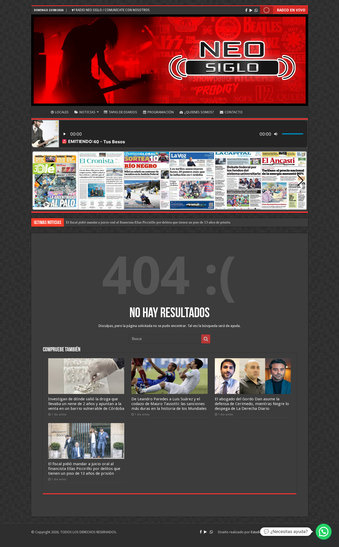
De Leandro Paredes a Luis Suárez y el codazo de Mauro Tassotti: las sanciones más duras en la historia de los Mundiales (169, 404)
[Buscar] (205, 338)
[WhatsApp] (256, 10)
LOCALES (62, 112)
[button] (300, 180)
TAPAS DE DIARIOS (123, 112)
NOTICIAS (87, 112)
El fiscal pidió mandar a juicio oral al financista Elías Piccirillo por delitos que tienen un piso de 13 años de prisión (148, 222)
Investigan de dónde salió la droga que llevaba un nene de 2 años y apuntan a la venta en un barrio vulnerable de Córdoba (86, 404)
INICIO (41, 111)
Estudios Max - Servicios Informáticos (279, 532)
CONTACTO (234, 112)
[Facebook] (246, 10)
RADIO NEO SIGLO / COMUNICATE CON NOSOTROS (112, 10)
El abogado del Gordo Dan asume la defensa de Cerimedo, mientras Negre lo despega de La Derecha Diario (252, 404)
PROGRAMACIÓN (161, 112)
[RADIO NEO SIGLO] (169, 60)
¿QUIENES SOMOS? (199, 112)
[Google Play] (251, 10)
